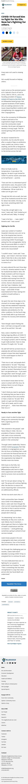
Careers (3, 722)
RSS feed (3, 747)
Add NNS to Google (7, 41)
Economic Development (7, 673)
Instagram (4, 739)
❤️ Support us (21, 4)
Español (8, 1)
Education (4, 676)
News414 (3, 717)
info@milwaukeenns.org (7, 768)
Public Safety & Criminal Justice (9, 684)
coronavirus (17, 601)
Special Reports (5, 689)
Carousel (10, 601)
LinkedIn (3, 744)
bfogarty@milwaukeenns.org (15, 615)
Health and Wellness (6, 678)
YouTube (3, 742)
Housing (3, 681)
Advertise (3, 725)
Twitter (17, 618)
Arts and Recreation (6, 670)
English (3, 1)
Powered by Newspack (6, 779)
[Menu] (3, 8)
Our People (4, 712)
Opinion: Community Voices (8, 700)
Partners (3, 714)
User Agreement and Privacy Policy (9, 781)
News (2, 13)
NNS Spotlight (5, 686)
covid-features (5, 604)
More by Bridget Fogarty (14, 643)
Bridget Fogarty (7, 28)
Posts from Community (7, 698)
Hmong (12, 1)
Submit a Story (5, 703)
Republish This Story (14, 584)
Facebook (10, 618)
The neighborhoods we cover (8, 720)
